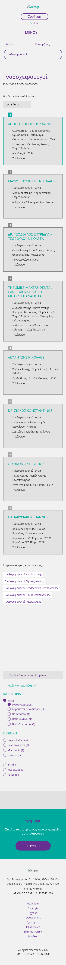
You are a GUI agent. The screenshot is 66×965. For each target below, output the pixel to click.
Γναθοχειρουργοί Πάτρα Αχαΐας (22, 601)
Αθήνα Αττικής (41, 308)
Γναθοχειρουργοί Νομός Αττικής (23, 574)
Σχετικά (33, 913)
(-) (5, 700)
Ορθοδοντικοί (20, 134)
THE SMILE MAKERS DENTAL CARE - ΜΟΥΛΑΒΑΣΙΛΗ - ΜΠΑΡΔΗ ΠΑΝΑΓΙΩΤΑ (30, 291)
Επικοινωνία (33, 927)
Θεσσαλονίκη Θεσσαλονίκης (28, 250)
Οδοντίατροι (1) (21, 714)
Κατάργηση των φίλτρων (22, 685)
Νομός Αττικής (40, 144)
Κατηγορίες (33, 903)
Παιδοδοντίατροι (38, 139)
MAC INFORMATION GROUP (33, 954)
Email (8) (12, 764)
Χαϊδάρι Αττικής (21, 369)
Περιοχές (33, 908)
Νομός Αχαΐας (38, 475)
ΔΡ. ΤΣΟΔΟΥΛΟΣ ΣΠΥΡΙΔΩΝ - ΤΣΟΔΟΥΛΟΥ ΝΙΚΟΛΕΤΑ (30, 236)
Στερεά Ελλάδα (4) (18, 740)
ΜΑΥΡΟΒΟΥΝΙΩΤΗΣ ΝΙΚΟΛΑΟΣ (31, 181)
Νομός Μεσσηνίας (42, 316)
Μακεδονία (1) (16, 750)
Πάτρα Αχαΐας (20, 475)
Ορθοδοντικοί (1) (22, 719)
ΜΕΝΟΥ (31, 32)
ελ (30, 22)
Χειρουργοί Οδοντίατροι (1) (28, 709)
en (36, 22)
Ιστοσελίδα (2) (16, 769)
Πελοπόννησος (21, 320)
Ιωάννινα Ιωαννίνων (24, 422)
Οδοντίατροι (19, 130)
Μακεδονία (37, 254)
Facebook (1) (15, 774)
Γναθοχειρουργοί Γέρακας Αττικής (23, 581)
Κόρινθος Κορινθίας (23, 529)
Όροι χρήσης (33, 917)
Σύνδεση (34, 16)
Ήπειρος (31, 426)
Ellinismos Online (33, 931)
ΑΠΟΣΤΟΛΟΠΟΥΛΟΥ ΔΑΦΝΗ (29, 124)
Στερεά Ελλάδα (21, 148)
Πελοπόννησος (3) (18, 745)
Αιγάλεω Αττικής (21, 308)
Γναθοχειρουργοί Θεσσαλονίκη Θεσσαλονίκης (31, 588)
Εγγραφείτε (33, 846)
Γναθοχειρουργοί (39, 130)
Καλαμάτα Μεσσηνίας (24, 312)
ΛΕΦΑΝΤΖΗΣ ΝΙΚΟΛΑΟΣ (26, 357)
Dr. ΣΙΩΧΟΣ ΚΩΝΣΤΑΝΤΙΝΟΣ (30, 410)
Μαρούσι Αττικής (22, 193)
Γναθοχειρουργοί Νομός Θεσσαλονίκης (27, 595)
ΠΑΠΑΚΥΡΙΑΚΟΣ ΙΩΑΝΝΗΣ (28, 517)
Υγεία (53, 139)
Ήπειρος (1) (14, 755)
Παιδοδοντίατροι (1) (23, 724)
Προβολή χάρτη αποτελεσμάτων (27, 675)
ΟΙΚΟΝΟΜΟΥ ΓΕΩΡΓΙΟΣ (26, 463)
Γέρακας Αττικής (21, 144)
